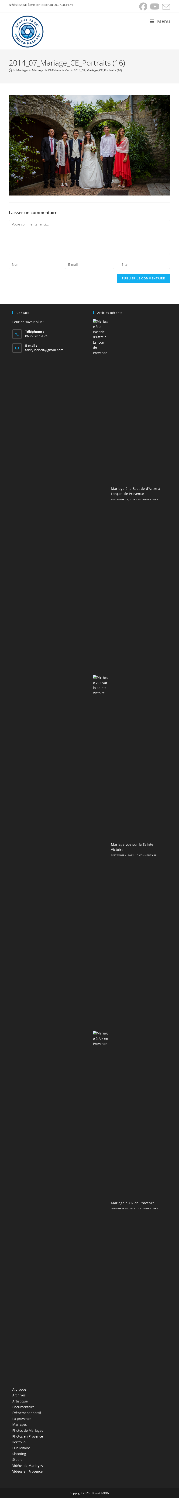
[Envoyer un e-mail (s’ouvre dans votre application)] (165, 7)
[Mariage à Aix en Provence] (101, 1205)
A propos (19, 1389)
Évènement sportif (26, 1413)
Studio (17, 1459)
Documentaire (23, 1407)
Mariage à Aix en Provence (133, 1203)
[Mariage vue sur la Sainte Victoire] (101, 849)
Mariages (19, 1424)
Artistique (20, 1401)
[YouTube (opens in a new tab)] (155, 7)
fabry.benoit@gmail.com (44, 350)
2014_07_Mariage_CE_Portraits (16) (98, 70)
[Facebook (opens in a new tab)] (143, 7)
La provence (21, 1418)
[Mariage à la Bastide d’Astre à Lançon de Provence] (101, 493)
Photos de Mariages (27, 1430)
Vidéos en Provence (27, 1471)
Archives (19, 1395)
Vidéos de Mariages (27, 1465)
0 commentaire (148, 499)
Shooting (19, 1454)
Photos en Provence (27, 1436)
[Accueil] (10, 70)
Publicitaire (21, 1448)
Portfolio (18, 1442)
